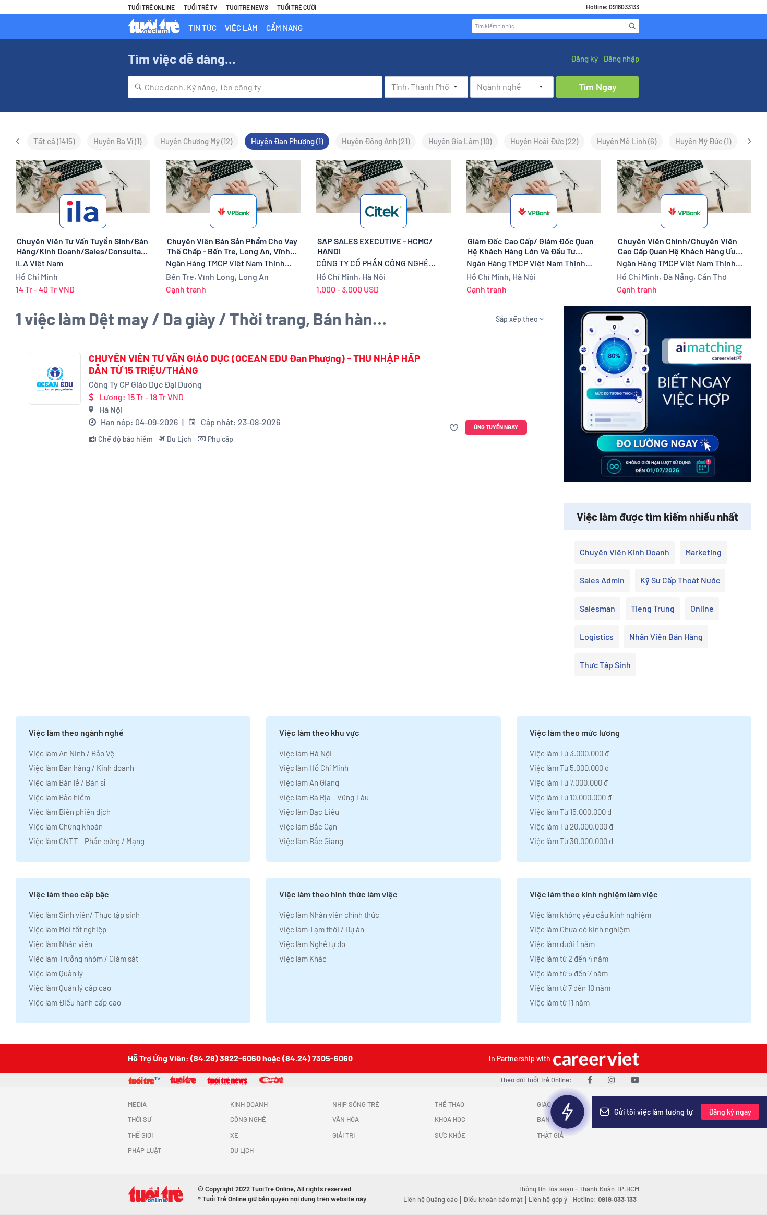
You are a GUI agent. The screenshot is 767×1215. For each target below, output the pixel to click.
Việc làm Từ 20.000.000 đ (571, 826)
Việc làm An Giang (309, 782)
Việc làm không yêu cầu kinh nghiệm (590, 914)
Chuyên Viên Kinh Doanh (624, 552)
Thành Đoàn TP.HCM (609, 1189)
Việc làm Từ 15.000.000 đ (571, 811)
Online (702, 608)
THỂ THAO (449, 1104)
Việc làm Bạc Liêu (309, 811)
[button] (455, 427)
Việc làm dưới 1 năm (562, 944)
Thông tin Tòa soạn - (548, 1189)
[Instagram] (611, 1079)
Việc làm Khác (303, 958)
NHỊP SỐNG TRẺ (355, 1104)
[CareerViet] (594, 1058)
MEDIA (137, 1104)
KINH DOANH (249, 1104)
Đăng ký (584, 58)
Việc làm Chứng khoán (66, 826)
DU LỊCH (242, 1150)
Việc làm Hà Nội (305, 753)
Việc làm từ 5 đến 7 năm (569, 973)
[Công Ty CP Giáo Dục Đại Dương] (54, 378)
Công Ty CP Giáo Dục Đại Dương (145, 384)
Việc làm (241, 27)
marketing (703, 552)
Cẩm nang (284, 27)
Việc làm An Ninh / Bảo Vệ (71, 753)
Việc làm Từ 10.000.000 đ (571, 797)
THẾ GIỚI (140, 1135)
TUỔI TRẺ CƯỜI (296, 7)
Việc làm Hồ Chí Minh (314, 768)
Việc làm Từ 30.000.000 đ (571, 841)
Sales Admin (602, 580)
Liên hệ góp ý (548, 1199)
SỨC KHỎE (450, 1135)
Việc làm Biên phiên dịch (70, 811)
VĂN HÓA (345, 1119)
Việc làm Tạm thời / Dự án (321, 929)
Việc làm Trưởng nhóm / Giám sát (83, 958)
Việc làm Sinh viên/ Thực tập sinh (84, 914)
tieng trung (653, 608)
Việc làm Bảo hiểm (59, 797)
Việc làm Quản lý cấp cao (70, 987)
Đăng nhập (621, 58)
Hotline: (605, 1199)
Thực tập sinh (605, 665)
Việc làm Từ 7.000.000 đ (569, 782)
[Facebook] (590, 1079)
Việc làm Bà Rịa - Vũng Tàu (324, 797)
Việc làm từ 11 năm (560, 1002)
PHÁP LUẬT (144, 1150)
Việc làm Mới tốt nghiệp (67, 929)
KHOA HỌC (450, 1119)
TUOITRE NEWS (247, 7)
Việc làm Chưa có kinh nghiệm (580, 929)
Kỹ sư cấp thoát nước (680, 580)
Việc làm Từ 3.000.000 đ (569, 753)
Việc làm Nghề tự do (312, 944)
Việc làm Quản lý (56, 973)
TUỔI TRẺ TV (200, 7)
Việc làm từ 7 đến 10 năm (570, 987)
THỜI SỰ (139, 1119)
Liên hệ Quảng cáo (430, 1199)
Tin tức (202, 27)
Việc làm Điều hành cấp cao (75, 1002)
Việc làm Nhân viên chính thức (329, 914)
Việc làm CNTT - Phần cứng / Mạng (87, 841)
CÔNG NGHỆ (248, 1119)
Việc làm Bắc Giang (311, 841)
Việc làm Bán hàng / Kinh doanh (81, 768)
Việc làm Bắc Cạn (308, 826)
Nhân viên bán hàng (666, 636)
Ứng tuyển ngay (496, 427)
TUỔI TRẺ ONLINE (151, 7)
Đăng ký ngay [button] (730, 1111)
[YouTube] (635, 1079)
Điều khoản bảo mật (493, 1199)
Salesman (597, 608)
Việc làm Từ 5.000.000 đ (569, 768)
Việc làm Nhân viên (60, 944)
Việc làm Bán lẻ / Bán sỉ (67, 782)
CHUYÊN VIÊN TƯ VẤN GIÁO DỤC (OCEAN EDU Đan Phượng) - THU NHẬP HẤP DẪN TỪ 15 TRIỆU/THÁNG (254, 364)
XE (234, 1135)
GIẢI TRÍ (343, 1135)
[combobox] (255, 87)
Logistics (597, 636)
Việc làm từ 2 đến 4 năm (569, 958)
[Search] (632, 26)
